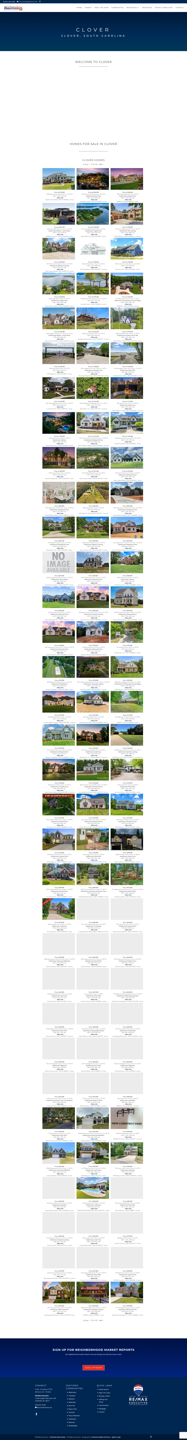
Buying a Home (104, 1396)
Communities (117, 8)
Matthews (72, 1402)
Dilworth (72, 1399)
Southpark (72, 1419)
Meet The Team (101, 8)
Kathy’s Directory (164, 8)
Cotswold (72, 1396)
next (100, 164)
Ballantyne (72, 1392)
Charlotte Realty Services (100, 1437)
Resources (132, 8)
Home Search (104, 1389)
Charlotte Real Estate (57, 1437)
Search (88, 8)
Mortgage (147, 8)
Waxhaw (72, 1422)
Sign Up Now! (93, 1367)
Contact (180, 8)
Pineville (72, 1412)
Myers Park (73, 1409)
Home (79, 8)
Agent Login (116, 1437)
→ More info (59, 198)
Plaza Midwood (74, 1416)
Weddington (73, 1426)
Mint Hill (72, 1406)
